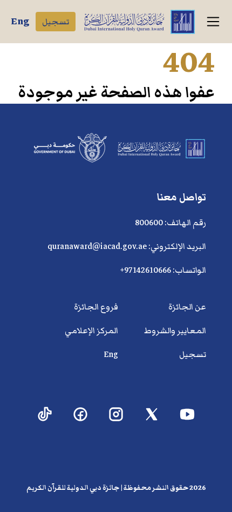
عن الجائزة (187, 306)
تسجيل (55, 21)
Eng (20, 21)
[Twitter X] (152, 414)
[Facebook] (80, 414)
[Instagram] (116, 414)
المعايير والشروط (175, 330)
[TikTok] (45, 414)
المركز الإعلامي (91, 330)
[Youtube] (187, 414)
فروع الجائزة (96, 306)
